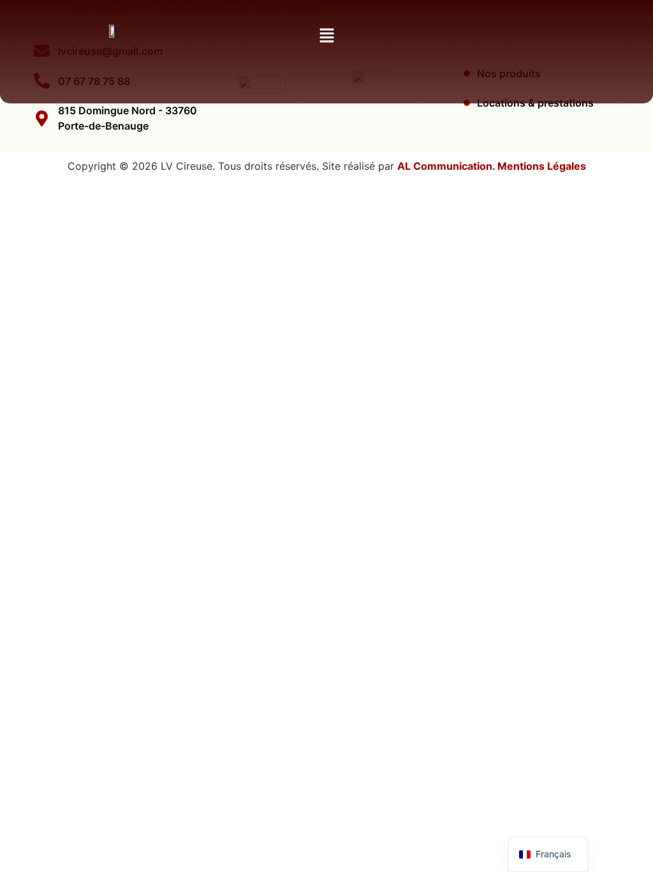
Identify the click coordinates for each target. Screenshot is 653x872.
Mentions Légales (541, 166)
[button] (326, 36)
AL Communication (444, 166)
